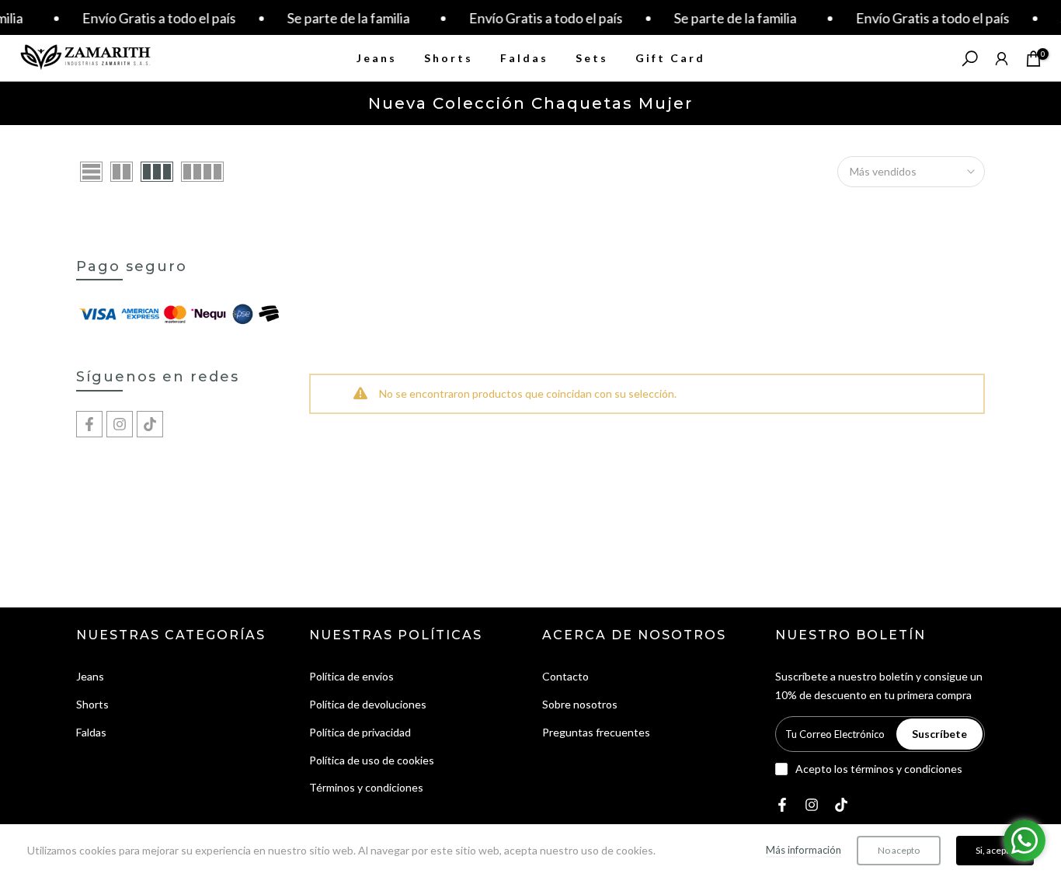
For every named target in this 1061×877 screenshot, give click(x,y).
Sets (592, 57)
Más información (803, 850)
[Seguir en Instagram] (119, 424)
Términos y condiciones (366, 787)
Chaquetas (103, 760)
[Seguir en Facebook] (89, 424)
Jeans (377, 57)
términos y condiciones (906, 768)
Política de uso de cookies (371, 760)
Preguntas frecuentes (596, 732)
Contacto (565, 676)
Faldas (524, 57)
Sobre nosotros (579, 704)
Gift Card (670, 57)
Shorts (448, 57)
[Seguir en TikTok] (150, 424)
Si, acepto (995, 850)
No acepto (899, 850)
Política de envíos (351, 676)
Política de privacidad (360, 732)
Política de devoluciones (367, 704)
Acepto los (878, 768)
